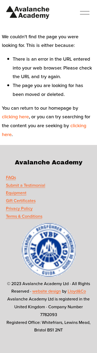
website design (46, 291)
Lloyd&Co (77, 291)
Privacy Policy (19, 208)
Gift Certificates (21, 200)
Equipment (16, 193)
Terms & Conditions (24, 216)
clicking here (15, 116)
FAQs (11, 177)
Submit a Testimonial (25, 185)
